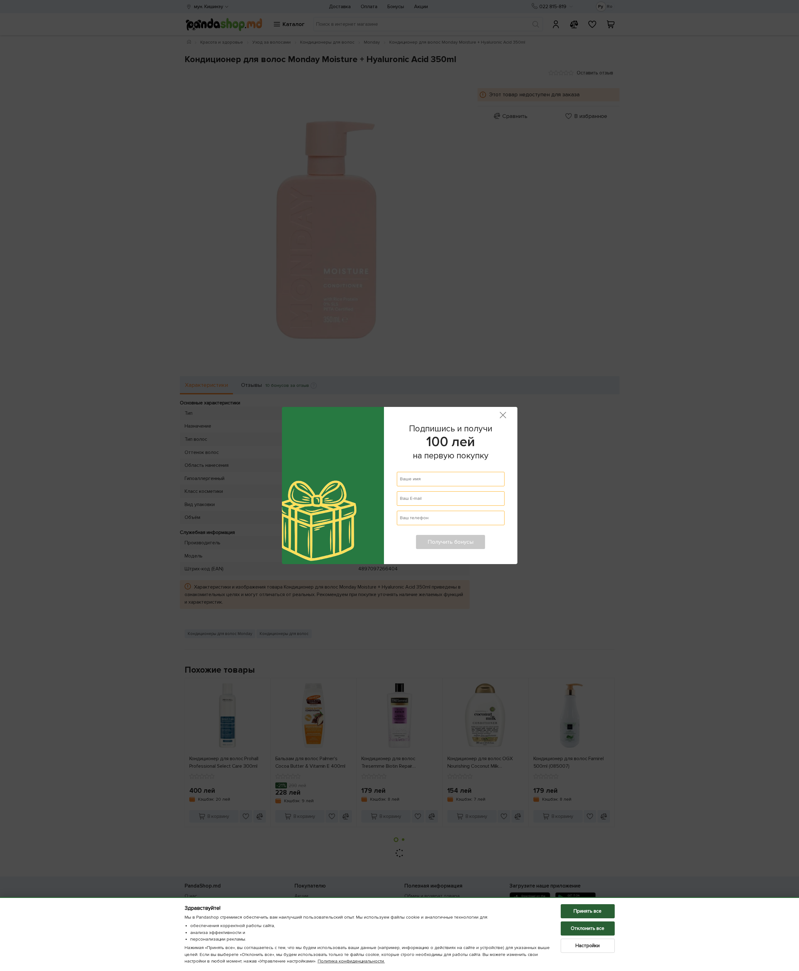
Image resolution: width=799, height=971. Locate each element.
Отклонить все (587, 928)
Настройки (587, 945)
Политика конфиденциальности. (351, 961)
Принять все (588, 911)
